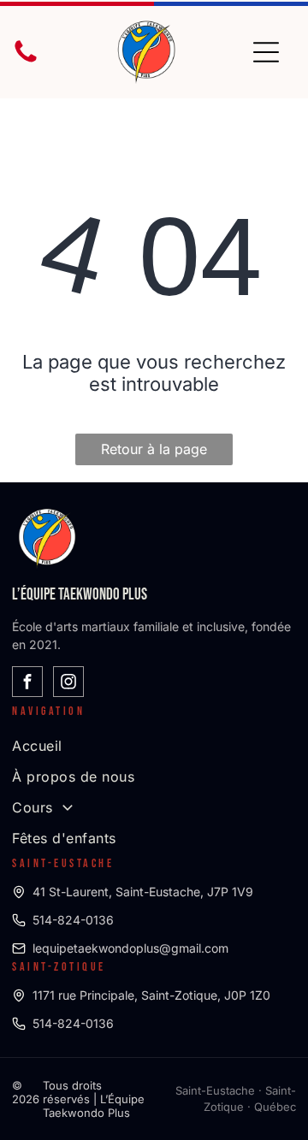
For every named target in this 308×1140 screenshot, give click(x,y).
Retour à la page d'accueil (154, 452)
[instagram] (68, 683)
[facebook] (27, 683)
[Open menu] (266, 52)
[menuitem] (153, 745)
